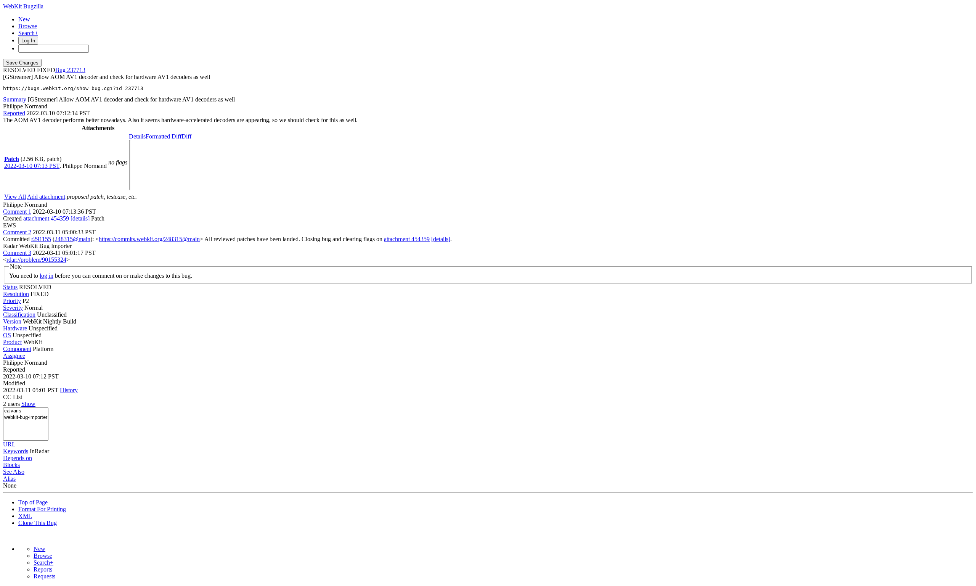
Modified (14, 383)
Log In (28, 40)
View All (15, 196)
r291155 (41, 239)
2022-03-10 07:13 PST (31, 166)
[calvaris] (25, 411)
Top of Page (33, 502)
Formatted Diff (163, 136)
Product (12, 342)
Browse (27, 26)
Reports (43, 569)
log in (46, 275)
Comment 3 (17, 253)
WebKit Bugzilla (23, 6)
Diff (186, 136)
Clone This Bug (37, 523)
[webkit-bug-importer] (25, 417)
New (24, 19)
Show (28, 404)
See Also (13, 471)
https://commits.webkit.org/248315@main (149, 239)
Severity (13, 307)
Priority (12, 301)
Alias (9, 478)
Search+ (28, 33)
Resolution (16, 294)
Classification (19, 314)
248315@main (72, 239)
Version (12, 321)
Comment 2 (17, 232)
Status (10, 287)
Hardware (15, 328)
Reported (14, 113)
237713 (76, 70)
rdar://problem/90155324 (36, 259)
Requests (44, 576)
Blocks (11, 465)
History (69, 390)
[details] (80, 218)
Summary (14, 99)
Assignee (14, 356)
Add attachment (46, 196)
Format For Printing (42, 509)
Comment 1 (17, 211)
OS (7, 335)
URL (9, 444)
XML (25, 516)
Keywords (15, 451)
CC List (12, 397)
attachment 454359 (46, 218)
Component (17, 349)
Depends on (17, 458)
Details (137, 136)
